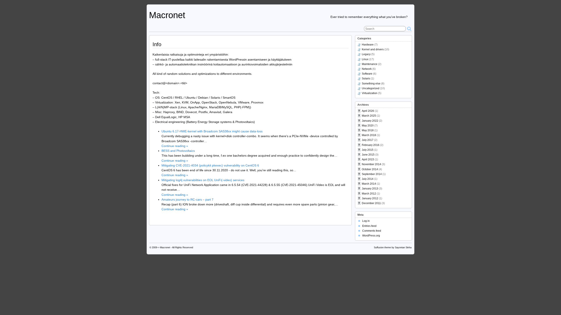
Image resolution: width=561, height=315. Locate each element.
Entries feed (369, 226)
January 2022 (370, 120)
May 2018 (368, 130)
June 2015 (368, 154)
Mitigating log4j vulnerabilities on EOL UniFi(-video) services (203, 180)
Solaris (366, 78)
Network (367, 68)
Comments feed (371, 230)
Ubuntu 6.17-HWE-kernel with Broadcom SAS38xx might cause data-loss (212, 131)
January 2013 (370, 188)
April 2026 (368, 110)
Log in (366, 220)
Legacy (366, 54)
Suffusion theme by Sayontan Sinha (393, 247)
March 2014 (369, 183)
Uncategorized (370, 88)
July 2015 (367, 149)
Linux (365, 59)
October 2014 (370, 169)
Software (367, 73)
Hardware (368, 44)
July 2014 (367, 178)
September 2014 (372, 174)
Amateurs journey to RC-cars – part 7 (187, 199)
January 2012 (370, 198)
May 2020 (368, 125)
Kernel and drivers (373, 49)
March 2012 (369, 193)
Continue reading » (175, 146)
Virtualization (369, 93)
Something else (371, 83)
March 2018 (369, 135)
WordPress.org (371, 235)
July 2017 (367, 140)
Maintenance (369, 64)
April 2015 (368, 159)
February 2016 (370, 145)
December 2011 (371, 203)
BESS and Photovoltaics (178, 150)
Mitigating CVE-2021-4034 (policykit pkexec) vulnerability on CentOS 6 (210, 165)
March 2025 (369, 115)
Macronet (167, 15)
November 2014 (371, 164)
